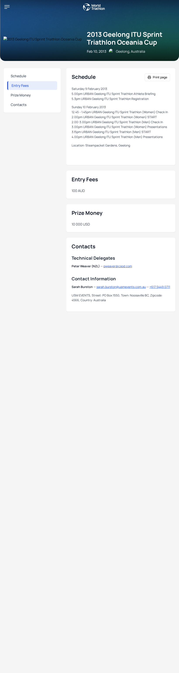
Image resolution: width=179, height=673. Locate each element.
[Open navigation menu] (7, 7)
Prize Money (21, 95)
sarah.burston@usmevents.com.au (121, 287)
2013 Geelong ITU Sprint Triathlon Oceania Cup (124, 38)
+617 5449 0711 (160, 287)
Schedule (18, 76)
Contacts (18, 104)
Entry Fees (20, 85)
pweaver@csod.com (117, 266)
